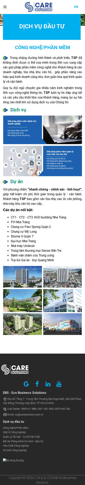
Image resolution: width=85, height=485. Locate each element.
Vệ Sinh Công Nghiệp (15, 450)
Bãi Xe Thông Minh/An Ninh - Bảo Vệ (23, 441)
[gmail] (26, 384)
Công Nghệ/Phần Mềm (16, 427)
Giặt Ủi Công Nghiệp (14, 432)
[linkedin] (48, 384)
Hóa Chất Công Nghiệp (16, 445)
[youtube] (59, 384)
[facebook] (37, 384)
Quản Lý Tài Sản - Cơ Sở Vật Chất (21, 436)
